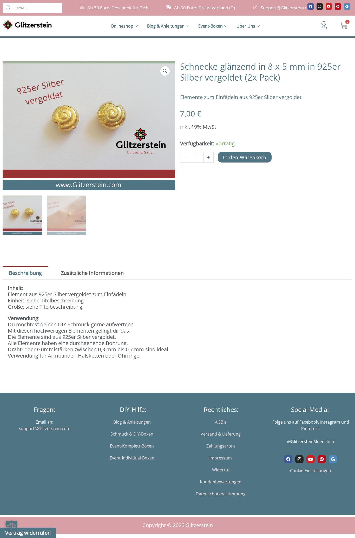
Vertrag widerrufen (28, 532)
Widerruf (220, 470)
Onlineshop (122, 26)
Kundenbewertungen (220, 482)
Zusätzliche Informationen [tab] (92, 272)
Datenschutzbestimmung (221, 494)
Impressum (220, 458)
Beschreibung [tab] (25, 272)
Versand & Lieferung (221, 434)
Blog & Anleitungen (166, 26)
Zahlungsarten (220, 446)
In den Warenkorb (244, 157)
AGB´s (220, 422)
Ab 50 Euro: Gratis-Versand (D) (204, 8)
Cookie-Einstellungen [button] (310, 471)
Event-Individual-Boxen (132, 458)
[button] (165, 71)
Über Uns (245, 26)
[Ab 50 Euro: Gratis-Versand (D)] (169, 7)
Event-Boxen (210, 26)
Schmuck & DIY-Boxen (131, 434)
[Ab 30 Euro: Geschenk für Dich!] (82, 7)
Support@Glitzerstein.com (287, 8)
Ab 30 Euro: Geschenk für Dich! (118, 8)
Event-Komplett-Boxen (132, 446)
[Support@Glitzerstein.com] (255, 7)
